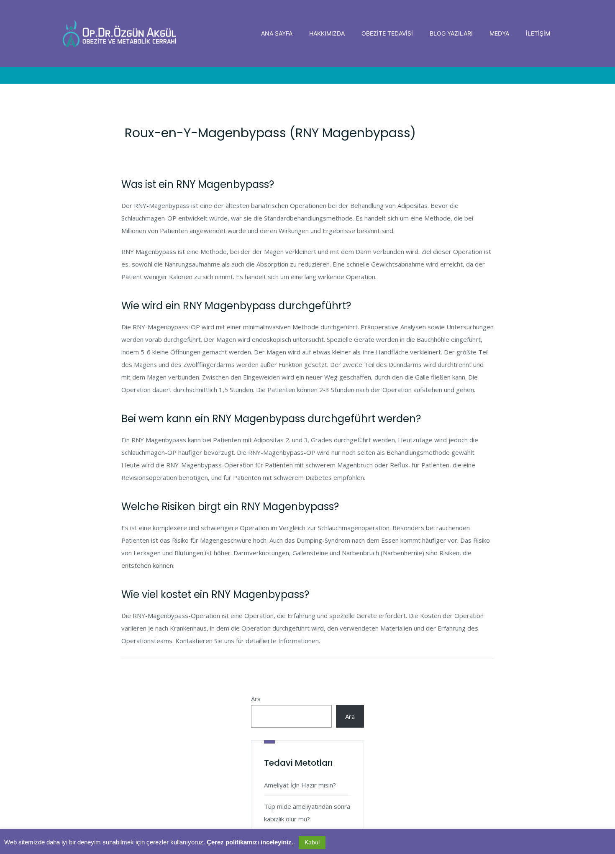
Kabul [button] (312, 842)
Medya (499, 33)
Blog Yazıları (451, 33)
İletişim (538, 33)
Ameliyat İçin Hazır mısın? (300, 785)
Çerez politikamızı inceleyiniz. (250, 842)
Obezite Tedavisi (387, 33)
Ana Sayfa (276, 33)
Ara (256, 699)
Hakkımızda (327, 33)
